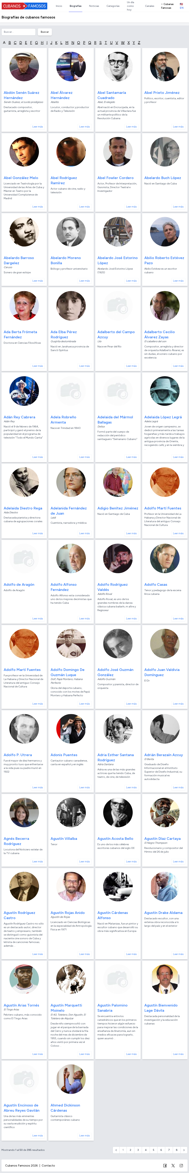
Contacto (48, 1165)
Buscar (45, 31)
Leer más (37, 126)
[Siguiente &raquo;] (184, 1150)
